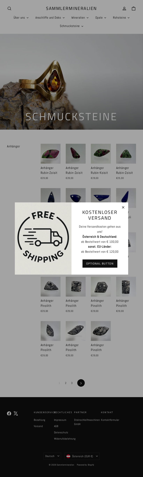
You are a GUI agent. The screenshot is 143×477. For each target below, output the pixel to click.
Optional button (100, 263)
